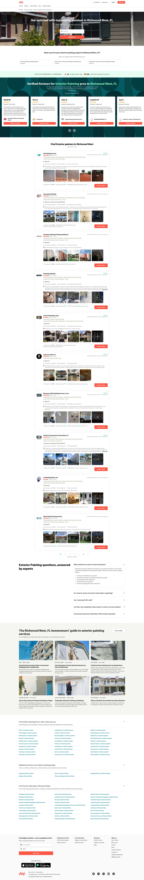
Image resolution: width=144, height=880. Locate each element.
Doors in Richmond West (97, 810)
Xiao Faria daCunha (60, 697)
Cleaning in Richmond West (62, 802)
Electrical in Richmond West (26, 800)
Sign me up (36, 853)
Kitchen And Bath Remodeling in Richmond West (32, 802)
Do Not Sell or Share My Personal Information (49, 874)
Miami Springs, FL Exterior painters (100, 733)
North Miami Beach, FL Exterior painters (101, 738)
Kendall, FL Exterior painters (62, 733)
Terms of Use (31, 872)
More (40, 6)
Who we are (114, 842)
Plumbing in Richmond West (26, 794)
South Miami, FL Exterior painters (64, 749)
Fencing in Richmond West (26, 805)
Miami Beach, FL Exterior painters (100, 752)
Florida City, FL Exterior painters (99, 735)
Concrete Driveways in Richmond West (101, 816)
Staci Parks (94, 662)
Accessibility (32, 874)
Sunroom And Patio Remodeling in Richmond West (104, 797)
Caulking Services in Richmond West (100, 773)
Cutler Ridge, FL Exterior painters (28, 733)
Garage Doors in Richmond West (63, 813)
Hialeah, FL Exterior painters (98, 741)
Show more (105, 289)
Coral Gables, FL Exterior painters (64, 741)
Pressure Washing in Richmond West (64, 776)
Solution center (98, 840)
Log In (113, 2)
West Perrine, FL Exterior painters (28, 735)
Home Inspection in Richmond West (100, 813)
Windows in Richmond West (62, 816)
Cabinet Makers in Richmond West (100, 794)
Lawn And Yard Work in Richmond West (29, 813)
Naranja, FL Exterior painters (26, 749)
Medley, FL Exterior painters (98, 730)
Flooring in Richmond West (62, 800)
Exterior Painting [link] (28, 9)
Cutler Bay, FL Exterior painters (27, 754)
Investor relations (116, 849)
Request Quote (101, 186)
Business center (79, 842)
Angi (20, 662)
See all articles (119, 630)
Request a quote (15, 123)
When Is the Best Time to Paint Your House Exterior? (108, 700)
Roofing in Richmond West (26, 797)
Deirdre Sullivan (23, 697)
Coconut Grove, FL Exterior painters (64, 754)
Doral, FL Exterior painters (62, 752)
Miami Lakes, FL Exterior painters (100, 749)
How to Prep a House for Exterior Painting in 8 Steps (35, 700)
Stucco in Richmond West (61, 773)
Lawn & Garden (33, 6)
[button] (49, 176)
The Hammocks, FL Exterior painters (29, 744)
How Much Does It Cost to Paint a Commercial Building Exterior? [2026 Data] (34, 666)
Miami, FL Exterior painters (26, 730)
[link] (5, 119)
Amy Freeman (94, 697)
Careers (113, 845)
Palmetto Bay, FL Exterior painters (64, 730)
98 (83, 554)
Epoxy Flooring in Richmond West (100, 818)
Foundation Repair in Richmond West (101, 800)
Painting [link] (21, 9)
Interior (21, 6)
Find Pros (72, 37)
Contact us (114, 852)
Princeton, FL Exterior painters (27, 752)
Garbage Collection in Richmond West (65, 818)
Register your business (81, 840)
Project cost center (99, 842)
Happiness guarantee (117, 854)
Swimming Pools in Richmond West (28, 816)
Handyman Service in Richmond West (65, 797)
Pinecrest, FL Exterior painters (63, 738)
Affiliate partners (115, 857)
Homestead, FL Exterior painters (27, 746)
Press (112, 847)
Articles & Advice (46, 6)
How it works (114, 840)
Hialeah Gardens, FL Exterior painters (101, 744)
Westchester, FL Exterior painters (64, 746)
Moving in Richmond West (26, 818)
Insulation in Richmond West (98, 808)
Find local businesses (63, 840)
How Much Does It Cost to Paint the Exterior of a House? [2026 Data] (70, 666)
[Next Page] (88, 554)
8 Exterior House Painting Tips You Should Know (106, 665)
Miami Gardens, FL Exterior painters (100, 754)
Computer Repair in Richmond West (100, 802)
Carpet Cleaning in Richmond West (100, 805)
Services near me (61, 842)
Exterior (26, 6)
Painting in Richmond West (26, 773)
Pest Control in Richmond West (63, 794)
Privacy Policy (39, 872)
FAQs (95, 845)
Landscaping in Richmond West (27, 810)
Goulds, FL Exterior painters (26, 738)
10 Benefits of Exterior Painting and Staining (69, 700)
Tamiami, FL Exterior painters (63, 744)
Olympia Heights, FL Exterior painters (65, 735)
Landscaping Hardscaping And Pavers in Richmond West (70, 805)
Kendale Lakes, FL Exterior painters (28, 741)
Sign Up (121, 2)
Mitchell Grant (59, 662)
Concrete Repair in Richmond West (64, 810)
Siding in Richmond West (25, 776)
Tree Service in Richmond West (27, 808)
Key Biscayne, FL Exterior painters (100, 746)
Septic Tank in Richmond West (63, 808)
